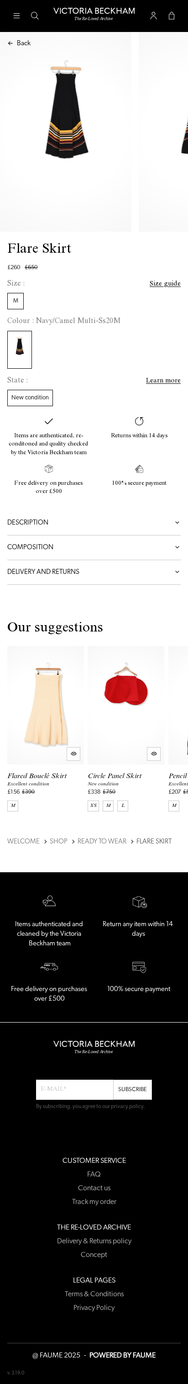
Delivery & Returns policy (94, 1241)
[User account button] (153, 16)
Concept (94, 1255)
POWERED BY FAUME (122, 1355)
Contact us (94, 1188)
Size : (16, 284)
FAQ (94, 1174)
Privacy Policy (94, 1308)
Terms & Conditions (94, 1294)
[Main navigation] (16, 16)
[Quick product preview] (73, 754)
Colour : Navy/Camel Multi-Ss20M (63, 321)
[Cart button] (171, 16)
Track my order (94, 1202)
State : (17, 381)
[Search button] (35, 16)
